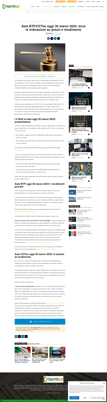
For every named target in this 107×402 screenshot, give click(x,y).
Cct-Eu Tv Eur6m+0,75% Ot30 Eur (55, 303)
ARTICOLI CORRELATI (21, 344)
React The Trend (47, 6)
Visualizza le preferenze (97, 397)
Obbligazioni (81, 1)
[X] (51, 38)
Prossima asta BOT (60, 1)
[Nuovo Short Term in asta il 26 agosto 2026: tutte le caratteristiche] (40, 352)
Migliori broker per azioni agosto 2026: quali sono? (79, 108)
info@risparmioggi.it (56, 393)
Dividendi (57, 6)
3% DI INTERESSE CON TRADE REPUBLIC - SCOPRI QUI (39, 76)
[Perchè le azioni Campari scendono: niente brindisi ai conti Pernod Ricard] (72, 219)
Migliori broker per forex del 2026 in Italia (80, 154)
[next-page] (18, 365)
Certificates (81, 6)
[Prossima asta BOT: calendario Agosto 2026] (72, 192)
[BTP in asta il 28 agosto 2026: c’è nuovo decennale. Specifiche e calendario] (22, 352)
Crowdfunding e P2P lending (94, 6)
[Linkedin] (55, 38)
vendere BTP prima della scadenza (46, 249)
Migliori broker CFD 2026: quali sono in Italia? (79, 178)
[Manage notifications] (103, 399)
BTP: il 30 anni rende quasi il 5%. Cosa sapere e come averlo (57, 360)
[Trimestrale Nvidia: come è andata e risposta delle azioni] (72, 226)
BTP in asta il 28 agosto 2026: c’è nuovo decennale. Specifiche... (84, 211)
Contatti (98, 1)
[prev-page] (15, 365)
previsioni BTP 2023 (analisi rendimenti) (26, 212)
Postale (88, 1)
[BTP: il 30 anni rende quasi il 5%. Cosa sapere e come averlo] (57, 352)
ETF (38, 6)
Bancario (71, 6)
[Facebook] (48, 38)
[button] (104, 383)
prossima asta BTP (20, 150)
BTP (26, 21)
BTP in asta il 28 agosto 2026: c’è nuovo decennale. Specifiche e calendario (22, 360)
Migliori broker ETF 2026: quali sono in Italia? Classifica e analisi (80, 130)
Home (33, 6)
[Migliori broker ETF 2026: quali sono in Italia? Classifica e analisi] (80, 124)
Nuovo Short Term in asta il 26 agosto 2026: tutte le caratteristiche (39, 360)
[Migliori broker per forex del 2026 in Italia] (80, 147)
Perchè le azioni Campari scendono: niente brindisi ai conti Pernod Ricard (84, 219)
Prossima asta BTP (71, 1)
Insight (93, 1)
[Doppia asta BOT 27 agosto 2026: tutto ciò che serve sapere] (72, 233)
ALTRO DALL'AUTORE (33, 344)
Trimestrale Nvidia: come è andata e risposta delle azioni (84, 225)
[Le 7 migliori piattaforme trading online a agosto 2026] (80, 77)
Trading (64, 6)
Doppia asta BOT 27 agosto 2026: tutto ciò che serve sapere (84, 232)
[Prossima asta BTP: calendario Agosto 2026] (72, 199)
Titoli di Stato (21, 21)
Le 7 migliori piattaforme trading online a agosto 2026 (80, 84)
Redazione (50, 33)
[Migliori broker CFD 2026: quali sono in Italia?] (80, 170)
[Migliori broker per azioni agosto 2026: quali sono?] (80, 100)
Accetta (74, 397)
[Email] (58, 38)
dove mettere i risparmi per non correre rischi (38, 242)
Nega (84, 397)
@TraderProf (74, 87)
